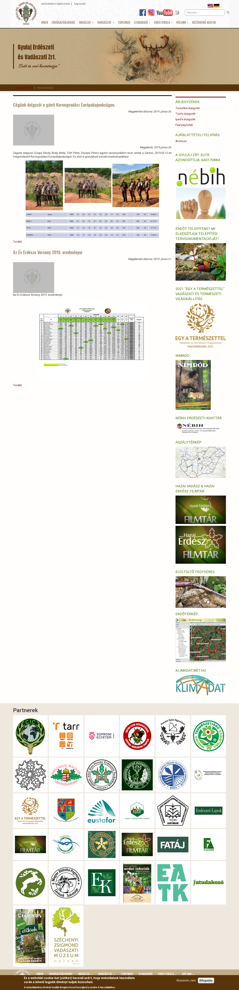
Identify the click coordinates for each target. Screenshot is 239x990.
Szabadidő (141, 22)
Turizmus (124, 22)
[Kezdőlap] (26, 13)
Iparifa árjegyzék (185, 119)
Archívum (181, 141)
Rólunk (181, 22)
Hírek (44, 22)
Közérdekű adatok (204, 22)
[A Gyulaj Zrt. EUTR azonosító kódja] (201, 192)
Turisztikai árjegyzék (188, 108)
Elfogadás (206, 980)
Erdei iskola (162, 22)
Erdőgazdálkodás (63, 22)
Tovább (17, 241)
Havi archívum (24, 87)
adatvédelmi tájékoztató (55, 3)
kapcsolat (80, 3)
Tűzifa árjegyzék (185, 113)
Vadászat (85, 22)
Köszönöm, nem (186, 980)
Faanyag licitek (184, 124)
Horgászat (104, 22)
